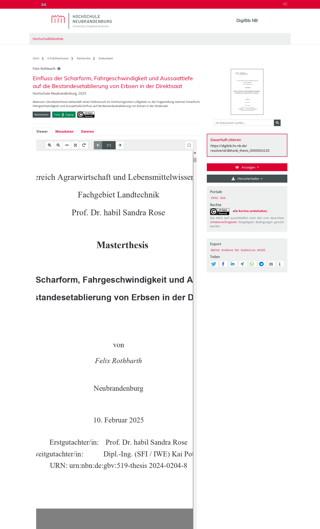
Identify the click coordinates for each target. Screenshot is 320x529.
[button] (213, 264)
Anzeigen (248, 167)
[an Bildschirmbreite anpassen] (66, 145)
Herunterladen (248, 178)
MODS (261, 250)
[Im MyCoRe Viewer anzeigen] (247, 92)
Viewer (42, 131)
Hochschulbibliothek (48, 39)
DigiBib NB (247, 20)
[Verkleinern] (58, 145)
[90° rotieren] (83, 145)
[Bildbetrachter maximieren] (189, 145)
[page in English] (44, 4)
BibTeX (215, 250)
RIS (237, 250)
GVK (223, 198)
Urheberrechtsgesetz (223, 222)
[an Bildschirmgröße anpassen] (75, 145)
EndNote (227, 250)
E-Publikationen (58, 58)
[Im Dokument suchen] (277, 123)
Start (36, 58)
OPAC (214, 198)
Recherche (84, 58)
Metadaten (64, 131)
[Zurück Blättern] (98, 145)
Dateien (87, 131)
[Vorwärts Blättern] (120, 145)
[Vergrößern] (49, 145)
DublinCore (248, 250)
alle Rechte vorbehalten (250, 211)
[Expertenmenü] (284, 272)
